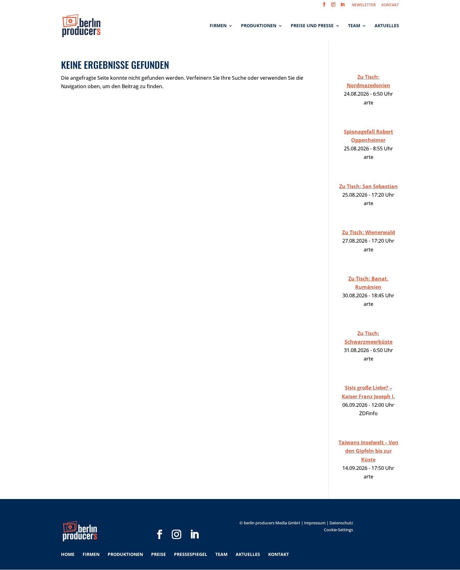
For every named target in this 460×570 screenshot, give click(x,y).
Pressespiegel (190, 554)
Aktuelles (387, 25)
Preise (158, 554)
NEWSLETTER (364, 5)
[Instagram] (176, 524)
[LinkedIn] (194, 524)
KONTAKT (390, 5)
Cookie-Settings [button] (338, 529)
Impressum (314, 523)
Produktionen (258, 25)
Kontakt (278, 554)
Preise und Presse (312, 25)
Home (67, 554)
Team (354, 25)
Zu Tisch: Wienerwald (368, 232)
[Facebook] (160, 524)
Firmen (218, 25)
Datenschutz (341, 523)
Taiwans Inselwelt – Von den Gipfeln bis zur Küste (368, 451)
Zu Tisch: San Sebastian (368, 186)
